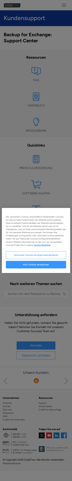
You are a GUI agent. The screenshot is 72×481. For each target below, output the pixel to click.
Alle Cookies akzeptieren (36, 264)
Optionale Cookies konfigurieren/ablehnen (36, 255)
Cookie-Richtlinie (42, 245)
